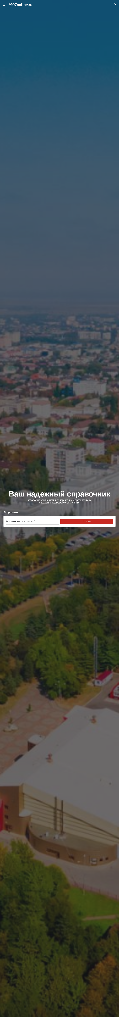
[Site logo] (21, 5)
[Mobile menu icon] (4, 4)
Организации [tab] (12, 513)
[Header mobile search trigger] (115, 4)
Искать (88, 521)
